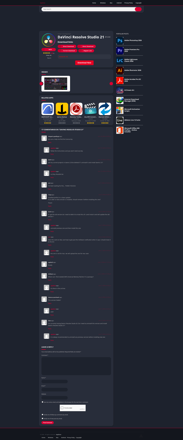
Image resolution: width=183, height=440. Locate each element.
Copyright (138, 3)
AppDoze (58, 434)
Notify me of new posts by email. (53, 418)
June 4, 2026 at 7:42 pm (105, 211)
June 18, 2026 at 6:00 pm (104, 136)
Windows (103, 3)
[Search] (138, 9)
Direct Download (68, 46)
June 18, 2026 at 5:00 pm (104, 159)
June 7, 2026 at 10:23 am (104, 183)
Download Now (84, 63)
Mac (111, 3)
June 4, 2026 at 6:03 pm (105, 237)
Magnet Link (88, 51)
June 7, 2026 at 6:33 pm (105, 225)
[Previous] (41, 83)
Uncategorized (66, 34)
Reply (49, 142)
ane (49, 237)
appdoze (53, 148)
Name (43, 378)
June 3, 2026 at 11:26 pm (104, 274)
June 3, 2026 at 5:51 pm (105, 320)
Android (119, 3)
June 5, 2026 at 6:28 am (105, 194)
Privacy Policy (128, 3)
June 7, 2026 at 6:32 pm (105, 285)
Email (43, 386)
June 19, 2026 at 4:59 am (104, 171)
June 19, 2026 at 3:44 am (104, 148)
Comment (44, 355)
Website (43, 394)
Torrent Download (69, 51)
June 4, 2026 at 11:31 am (104, 262)
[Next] (111, 83)
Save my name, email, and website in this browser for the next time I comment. (66, 402)
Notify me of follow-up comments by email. (56, 415)
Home (94, 3)
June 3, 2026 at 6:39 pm (105, 297)
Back (50, 49)
